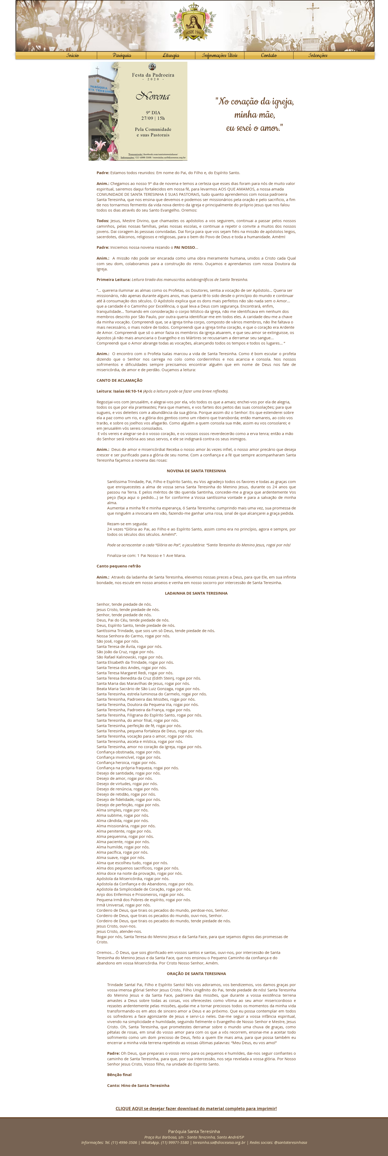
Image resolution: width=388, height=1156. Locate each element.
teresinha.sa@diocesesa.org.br (219, 1142)
